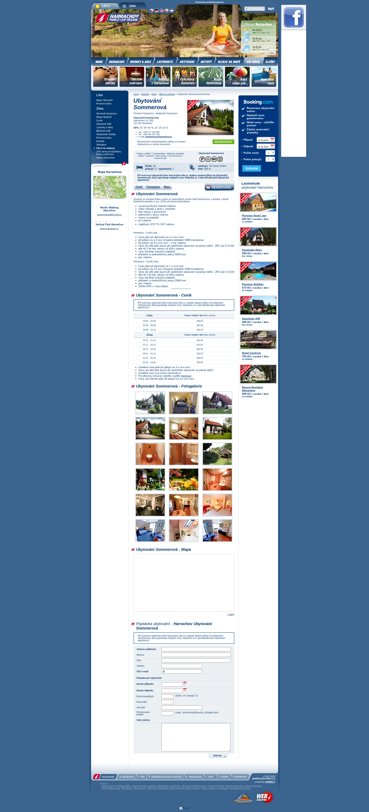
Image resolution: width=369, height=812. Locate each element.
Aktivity (207, 61)
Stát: (138, 660)
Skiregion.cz (140, 788)
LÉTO (106, 5)
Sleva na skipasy (167, 94)
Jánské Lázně (108, 786)
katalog (224, 776)
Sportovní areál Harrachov (194, 786)
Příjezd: (248, 139)
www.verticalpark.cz (109, 228)
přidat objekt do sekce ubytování (166, 776)
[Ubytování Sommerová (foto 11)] (184, 491)
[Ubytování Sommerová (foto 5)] (184, 440)
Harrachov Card (264, 77)
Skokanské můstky (106, 134)
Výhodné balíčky (106, 77)
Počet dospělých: (145, 696)
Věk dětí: (140, 707)
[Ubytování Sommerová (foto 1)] (150, 415)
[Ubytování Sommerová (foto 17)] (184, 542)
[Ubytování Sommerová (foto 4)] (150, 440)
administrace (241, 776)
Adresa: (140, 655)
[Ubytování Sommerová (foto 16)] (150, 542)
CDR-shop (152, 788)
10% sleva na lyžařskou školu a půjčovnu (108, 153)
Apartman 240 (251, 318)
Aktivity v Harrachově (158, 77)
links (143, 776)
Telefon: (140, 666)
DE (156, 10)
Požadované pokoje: (143, 713)
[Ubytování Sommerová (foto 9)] (217, 466)
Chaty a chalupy (139, 786)
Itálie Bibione (127, 788)
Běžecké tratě (103, 131)
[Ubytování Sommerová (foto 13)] (150, 517)
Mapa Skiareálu (104, 100)
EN (161, 10)
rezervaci (186, 375)
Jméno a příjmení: (146, 649)
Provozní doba (103, 103)
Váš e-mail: (142, 671)
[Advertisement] (72, 62)
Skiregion (101, 144)
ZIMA (132, 5)
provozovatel (108, 776)
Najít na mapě (230, 61)
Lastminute (165, 61)
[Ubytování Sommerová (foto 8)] (184, 466)
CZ (151, 10)
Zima (154, 94)
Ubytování (187, 61)
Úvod (136, 94)
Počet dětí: (141, 702)
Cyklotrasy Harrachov (184, 77)
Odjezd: (249, 146)
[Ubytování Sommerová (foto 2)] (184, 415)
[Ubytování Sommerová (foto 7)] (150, 466)
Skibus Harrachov (105, 157)
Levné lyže (175, 786)
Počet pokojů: (256, 159)
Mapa (167, 186)
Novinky (141, 61)
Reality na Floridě (216, 786)
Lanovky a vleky (104, 127)
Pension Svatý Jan (254, 215)
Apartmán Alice (252, 249)
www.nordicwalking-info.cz (109, 214)
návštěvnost (128, 776)
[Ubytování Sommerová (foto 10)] (150, 491)
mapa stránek (195, 776)
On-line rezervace (132, 77)
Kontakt (100, 141)
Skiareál (145, 94)
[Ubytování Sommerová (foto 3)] (217, 415)
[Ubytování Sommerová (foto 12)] (217, 491)
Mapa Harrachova (211, 77)
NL (171, 10)
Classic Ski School (253, 786)
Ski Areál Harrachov (106, 113)
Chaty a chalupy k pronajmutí (214, 788)
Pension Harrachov (234, 786)
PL (166, 10)
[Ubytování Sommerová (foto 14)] (184, 517)
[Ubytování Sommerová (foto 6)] (217, 440)
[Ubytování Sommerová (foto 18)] (217, 542)
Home (99, 61)
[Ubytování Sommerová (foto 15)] (217, 517)
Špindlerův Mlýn (123, 786)
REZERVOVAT (223, 141)
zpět (231, 614)
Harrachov (117, 61)
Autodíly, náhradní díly (158, 786)
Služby (270, 61)
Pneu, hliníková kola (110, 788)
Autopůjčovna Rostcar (240, 788)
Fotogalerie (153, 186)
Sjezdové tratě (103, 124)
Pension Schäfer (252, 284)
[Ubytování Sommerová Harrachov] (210, 117)
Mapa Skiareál (103, 117)
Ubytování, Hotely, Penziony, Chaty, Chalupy (179, 788)
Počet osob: (256, 152)
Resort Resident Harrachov (252, 389)
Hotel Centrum (251, 352)
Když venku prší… (237, 77)
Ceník (139, 186)
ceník (210, 776)
